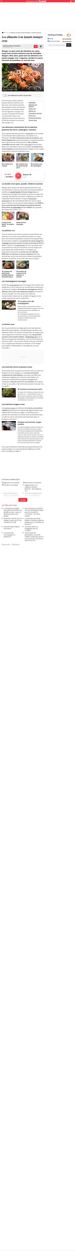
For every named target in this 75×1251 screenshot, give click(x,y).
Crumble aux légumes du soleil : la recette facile (33, 494)
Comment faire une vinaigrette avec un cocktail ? (31, 528)
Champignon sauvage (35, 113)
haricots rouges (9, 408)
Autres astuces (36, 32)
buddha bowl (20, 245)
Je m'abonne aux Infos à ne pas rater (19, 95)
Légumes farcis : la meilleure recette (31, 486)
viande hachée (15, 192)
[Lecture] (18, 176)
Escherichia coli (31, 337)
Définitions (15, 544)
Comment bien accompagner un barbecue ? (9, 535)
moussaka (27, 145)
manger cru (7, 243)
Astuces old (6, 544)
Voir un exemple (66, 39)
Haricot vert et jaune (35, 118)
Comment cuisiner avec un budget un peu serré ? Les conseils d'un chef (13, 520)
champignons (14, 285)
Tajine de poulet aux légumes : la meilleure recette (11, 495)
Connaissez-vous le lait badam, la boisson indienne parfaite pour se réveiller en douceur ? (34, 521)
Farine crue (32, 115)
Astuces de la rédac (54, 41)
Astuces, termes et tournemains (20, 32)
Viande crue (32, 109)
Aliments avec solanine (33, 105)
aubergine (30, 134)
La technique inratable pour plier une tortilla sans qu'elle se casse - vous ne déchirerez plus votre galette (13, 512)
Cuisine (51, 38)
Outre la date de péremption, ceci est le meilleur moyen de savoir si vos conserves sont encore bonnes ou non (34, 536)
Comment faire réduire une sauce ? (11, 528)
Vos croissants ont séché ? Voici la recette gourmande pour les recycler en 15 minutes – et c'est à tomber (34, 512)
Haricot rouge (33, 120)
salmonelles (17, 207)
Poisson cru (32, 111)
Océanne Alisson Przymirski (11, 46)
